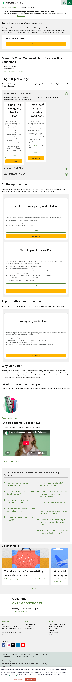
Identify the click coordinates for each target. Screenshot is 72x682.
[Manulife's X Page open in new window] (13, 645)
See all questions (12, 539)
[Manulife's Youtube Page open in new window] (23, 645)
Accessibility (14, 654)
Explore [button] (13, 156)
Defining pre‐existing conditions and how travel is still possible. (25, 579)
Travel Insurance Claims (10, 626)
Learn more (21, 16)
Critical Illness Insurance (55, 626)
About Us (4, 654)
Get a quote (36, 44)
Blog (3, 639)
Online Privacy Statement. (15, 676)
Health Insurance (30, 624)
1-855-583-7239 (37, 145)
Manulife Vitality (6, 637)
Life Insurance (29, 626)
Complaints (8, 656)
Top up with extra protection (13, 71)
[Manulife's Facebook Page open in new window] (3, 645)
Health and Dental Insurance (57, 624)
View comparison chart (9, 418)
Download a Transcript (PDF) (11, 461)
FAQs (50, 635)
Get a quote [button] (14, 161)
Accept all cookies (30, 679)
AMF (34, 656)
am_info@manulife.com (20, 611)
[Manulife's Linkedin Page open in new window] (18, 645)
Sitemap (44, 654)
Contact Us (5, 641)
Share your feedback (22, 656)
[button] (32, 588)
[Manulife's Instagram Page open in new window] (8, 645)
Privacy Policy (26, 654)
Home (4, 7)
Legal (37, 654)
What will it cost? (15, 38)
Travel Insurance (12, 7)
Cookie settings (18, 679)
